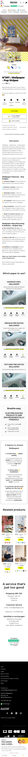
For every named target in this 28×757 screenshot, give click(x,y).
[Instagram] (21, 713)
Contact (3, 669)
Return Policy (5, 674)
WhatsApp (6, 704)
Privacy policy (5, 676)
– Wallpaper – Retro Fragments (7, 564)
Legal (2, 671)
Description (14, 141)
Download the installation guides (14, 134)
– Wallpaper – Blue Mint (20, 535)
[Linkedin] (16, 713)
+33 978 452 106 (6, 700)
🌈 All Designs (12, 10)
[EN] (2, 1)
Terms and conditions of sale (10, 678)
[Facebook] (7, 713)
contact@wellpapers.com (16, 607)
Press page (4, 680)
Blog (2, 683)
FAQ (2, 667)
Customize (14, 111)
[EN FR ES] (2, 1)
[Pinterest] (12, 713)
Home (4, 10)
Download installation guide (14, 307)
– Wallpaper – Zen (20, 563)
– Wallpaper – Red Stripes (7, 535)
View (7, 539)
